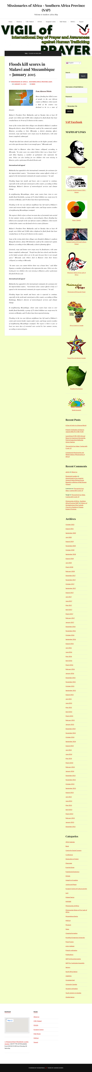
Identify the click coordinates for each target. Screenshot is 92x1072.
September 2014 (71, 741)
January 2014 (70, 771)
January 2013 (70, 822)
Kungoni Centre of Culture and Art (76, 889)
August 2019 (70, 541)
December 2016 (70, 626)
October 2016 (70, 635)
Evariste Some (70, 867)
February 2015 (70, 720)
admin (67, 472)
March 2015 (69, 716)
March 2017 (69, 614)
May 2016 (69, 656)
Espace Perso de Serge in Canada (76, 358)
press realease (70, 946)
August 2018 (70, 558)
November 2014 (71, 733)
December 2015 (70, 678)
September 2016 (71, 639)
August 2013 (70, 792)
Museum (68, 925)
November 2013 (71, 780)
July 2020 (69, 537)
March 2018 (69, 567)
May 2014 (69, 758)
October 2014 (70, 737)
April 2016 (69, 660)
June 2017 (69, 601)
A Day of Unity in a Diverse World (76, 425)
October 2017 (70, 584)
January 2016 (70, 673)
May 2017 (69, 605)
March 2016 (69, 665)
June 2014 (69, 754)
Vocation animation (72, 988)
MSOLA (73, 22)
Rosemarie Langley (71, 476)
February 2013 (70, 818)
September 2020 (71, 533)
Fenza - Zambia (76, 220)
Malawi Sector (70, 897)
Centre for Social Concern (73, 850)
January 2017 (70, 622)
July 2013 (69, 797)
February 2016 (70, 669)
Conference (69, 855)
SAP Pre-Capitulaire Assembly (75, 963)
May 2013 (69, 805)
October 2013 (70, 784)
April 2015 (69, 712)
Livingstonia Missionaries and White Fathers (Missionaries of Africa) (75, 454)
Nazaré (81, 22)
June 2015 (69, 703)
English (70, 63)
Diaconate (69, 863)
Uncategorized (70, 980)
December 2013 (70, 775)
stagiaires (69, 976)
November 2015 (71, 682)
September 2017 (71, 588)
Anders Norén (58, 1068)
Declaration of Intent (72, 859)
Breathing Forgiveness (76, 388)
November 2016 (71, 631)
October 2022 (70, 524)
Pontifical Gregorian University (75, 937)
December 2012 (70, 826)
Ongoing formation (71, 933)
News (33, 84)
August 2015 (70, 694)
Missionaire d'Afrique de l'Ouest (76, 292)
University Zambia (71, 984)
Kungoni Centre (51, 22)
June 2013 (69, 801)
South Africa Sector (71, 971)
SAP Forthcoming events (73, 959)
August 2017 (70, 592)
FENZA (40, 22)
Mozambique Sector (72, 916)
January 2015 (70, 724)
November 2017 (71, 580)
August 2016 (70, 643)
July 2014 (69, 750)
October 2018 (70, 550)
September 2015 (71, 690)
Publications (69, 954)
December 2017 (70, 575)
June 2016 (69, 652)
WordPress (41, 1068)
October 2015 (70, 686)
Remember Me (72, 106)
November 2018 (71, 546)
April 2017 (69, 609)
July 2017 (69, 597)
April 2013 (69, 809)
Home (10, 22)
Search (68, 72)
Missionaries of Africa (72, 906)
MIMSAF (68, 901)
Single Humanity (76, 410)
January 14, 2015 (20, 84)
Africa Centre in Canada (76, 325)
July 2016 (69, 648)
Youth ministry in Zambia (73, 993)
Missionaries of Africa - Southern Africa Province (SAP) (46, 7)
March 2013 (69, 814)
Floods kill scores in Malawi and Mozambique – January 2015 (32, 69)
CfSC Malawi (30, 22)
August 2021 (70, 529)
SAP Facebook (74, 122)
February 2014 (70, 767)
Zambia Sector (70, 997)
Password (69, 96)
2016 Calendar (70, 842)
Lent (67, 893)
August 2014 (70, 746)
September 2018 (71, 554)
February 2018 (70, 571)
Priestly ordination (71, 950)
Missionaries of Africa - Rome (76, 167)
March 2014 (69, 763)
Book (67, 846)
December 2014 (70, 729)
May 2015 (69, 707)
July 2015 (69, 699)
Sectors (68, 967)
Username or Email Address (74, 87)
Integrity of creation (72, 880)
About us (19, 22)
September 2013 (71, 788)
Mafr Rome (63, 22)
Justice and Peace (71, 884)
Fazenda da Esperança (72, 872)
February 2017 (70, 618)
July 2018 (69, 563)
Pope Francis (70, 942)
